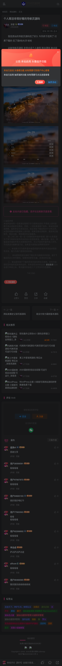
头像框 (40, 82)
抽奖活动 (52, 82)
